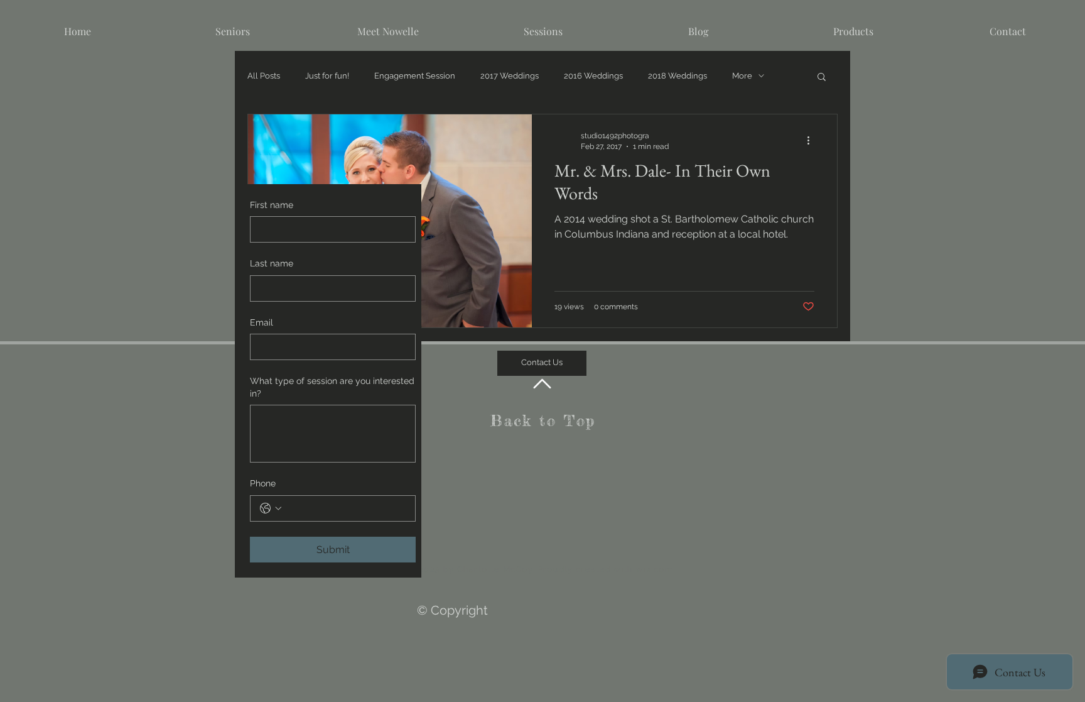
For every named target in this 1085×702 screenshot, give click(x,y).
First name (271, 205)
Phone (263, 483)
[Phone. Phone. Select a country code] (270, 508)
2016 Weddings (593, 75)
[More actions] (812, 140)
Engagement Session (414, 75)
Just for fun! (327, 75)
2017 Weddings (509, 75)
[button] (822, 77)
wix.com (654, 569)
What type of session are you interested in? (332, 387)
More (742, 75)
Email (261, 322)
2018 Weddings (677, 75)
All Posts (263, 75)
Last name (271, 263)
